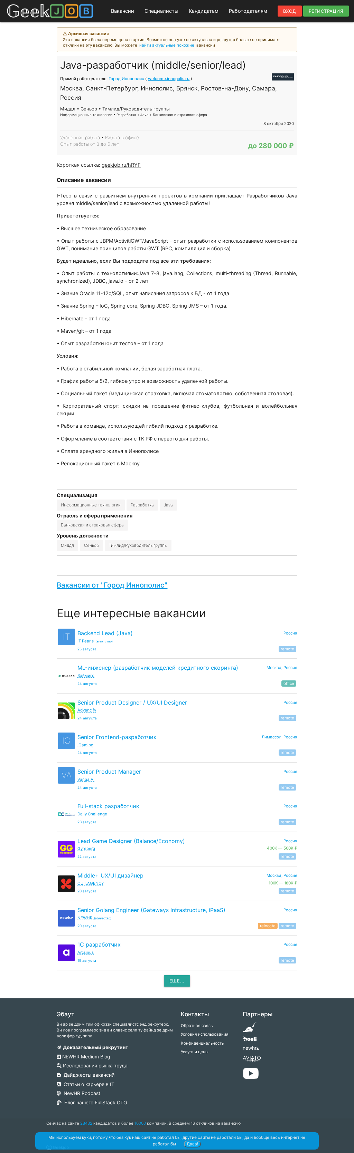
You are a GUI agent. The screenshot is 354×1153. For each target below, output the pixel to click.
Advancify (86, 710)
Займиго (85, 675)
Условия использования (205, 1034)
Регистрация (326, 11)
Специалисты (161, 11)
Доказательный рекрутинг (94, 1047)
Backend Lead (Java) (105, 633)
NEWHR (94, 917)
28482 (86, 1123)
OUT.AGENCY (90, 883)
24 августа (87, 683)
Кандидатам (203, 11)
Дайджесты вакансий (87, 1075)
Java (168, 504)
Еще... (177, 981)
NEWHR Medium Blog (85, 1056)
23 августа (86, 822)
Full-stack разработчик (108, 806)
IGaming (85, 745)
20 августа (86, 891)
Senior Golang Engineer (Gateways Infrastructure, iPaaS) (151, 910)
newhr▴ (251, 1048)
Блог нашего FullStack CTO (94, 1102)
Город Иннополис (126, 78)
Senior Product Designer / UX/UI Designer (132, 702)
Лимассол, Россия (279, 737)
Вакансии (122, 11)
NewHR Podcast (80, 1093)
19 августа (86, 960)
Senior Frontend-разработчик (117, 737)
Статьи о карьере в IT (87, 1084)
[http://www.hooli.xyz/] (250, 1041)
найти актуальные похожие (166, 45)
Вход (289, 11)
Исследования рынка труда (95, 1065)
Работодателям (248, 11)
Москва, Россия (282, 667)
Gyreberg (86, 848)
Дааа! (192, 1143)
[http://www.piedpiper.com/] (250, 1029)
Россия (290, 633)
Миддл (67, 545)
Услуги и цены (194, 1051)
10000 (140, 1123)
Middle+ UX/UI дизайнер (110, 875)
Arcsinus (85, 952)
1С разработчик (99, 944)
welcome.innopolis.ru (168, 78)
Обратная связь (197, 1025)
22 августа (86, 856)
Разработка (142, 504)
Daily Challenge (92, 814)
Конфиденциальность (202, 1043)
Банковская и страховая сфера (92, 524)
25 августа (86, 649)
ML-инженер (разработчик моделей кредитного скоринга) (157, 667)
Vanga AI (85, 779)
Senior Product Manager (109, 771)
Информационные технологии (91, 504)
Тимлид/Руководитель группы (138, 545)
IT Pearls (95, 641)
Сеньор (91, 545)
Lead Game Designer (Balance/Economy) (131, 840)
